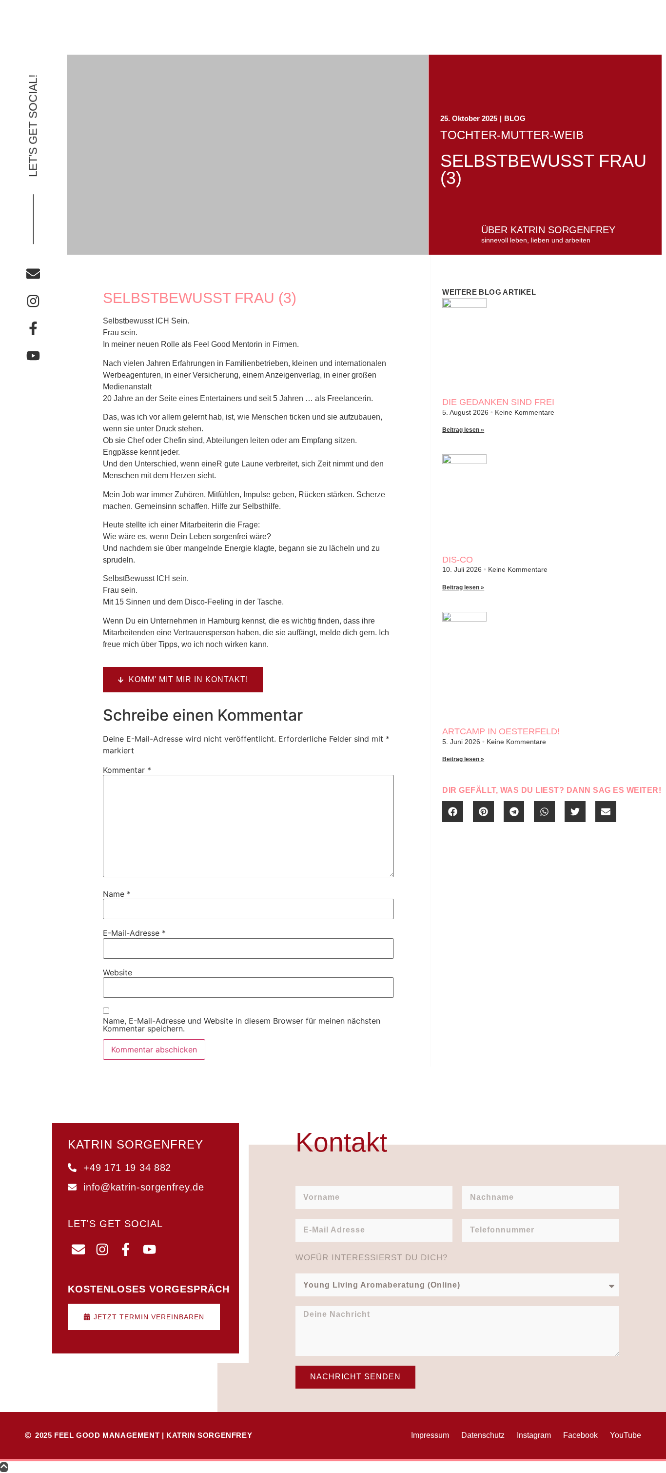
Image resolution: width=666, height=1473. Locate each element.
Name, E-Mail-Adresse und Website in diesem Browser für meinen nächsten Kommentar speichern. (241, 1024)
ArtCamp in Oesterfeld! (501, 731)
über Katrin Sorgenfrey (548, 229)
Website (117, 972)
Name (117, 894)
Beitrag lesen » (463, 429)
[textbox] (248, 482)
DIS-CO (457, 560)
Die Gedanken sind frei (498, 402)
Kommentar (127, 770)
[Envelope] (33, 273)
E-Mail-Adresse (134, 933)
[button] (452, 811)
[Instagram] (33, 301)
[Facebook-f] (33, 328)
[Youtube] (33, 355)
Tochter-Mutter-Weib (512, 134)
